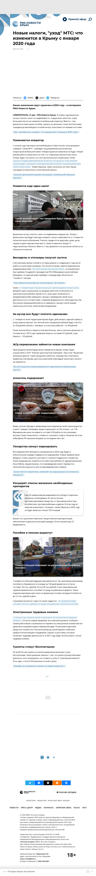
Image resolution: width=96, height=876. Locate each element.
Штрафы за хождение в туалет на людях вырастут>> (39, 666)
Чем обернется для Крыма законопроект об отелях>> (39, 283)
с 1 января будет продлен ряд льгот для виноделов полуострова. (49, 287)
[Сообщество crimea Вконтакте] (38, 783)
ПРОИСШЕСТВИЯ (55, 800)
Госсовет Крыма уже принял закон (48, 269)
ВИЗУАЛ (66, 800)
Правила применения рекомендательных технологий (42, 829)
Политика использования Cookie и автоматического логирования (47, 825)
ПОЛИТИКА (31, 800)
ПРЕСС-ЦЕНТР (27, 808)
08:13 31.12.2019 (18, 49)
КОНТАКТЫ (49, 808)
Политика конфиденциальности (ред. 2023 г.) (38, 827)
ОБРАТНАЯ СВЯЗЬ (63, 808)
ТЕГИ (84, 808)
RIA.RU (77, 808)
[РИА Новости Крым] (26, 24)
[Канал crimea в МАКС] (66, 783)
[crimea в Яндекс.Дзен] (48, 783)
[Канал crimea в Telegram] (29, 783)
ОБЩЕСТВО (41, 800)
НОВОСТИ (14, 808)
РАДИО (38, 808)
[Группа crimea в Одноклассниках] (57, 783)
